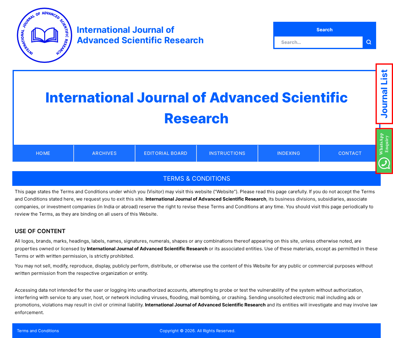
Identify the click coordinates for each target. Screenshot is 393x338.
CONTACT (350, 153)
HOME (43, 153)
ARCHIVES (104, 153)
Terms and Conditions (38, 330)
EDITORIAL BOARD (166, 153)
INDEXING (288, 153)
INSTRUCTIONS (227, 153)
